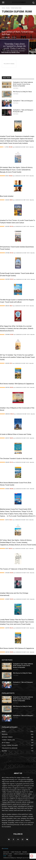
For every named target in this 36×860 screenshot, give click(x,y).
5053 (7, 175)
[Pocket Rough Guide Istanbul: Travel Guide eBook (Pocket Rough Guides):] (18, 263)
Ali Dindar (5, 848)
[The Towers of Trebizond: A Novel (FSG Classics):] (18, 559)
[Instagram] (22, 839)
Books (8, 8)
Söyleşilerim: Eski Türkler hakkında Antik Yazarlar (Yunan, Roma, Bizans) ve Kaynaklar (23, 84)
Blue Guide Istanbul (6, 196)
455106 (7, 279)
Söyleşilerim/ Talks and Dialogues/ (23, 100)
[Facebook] (13, 839)
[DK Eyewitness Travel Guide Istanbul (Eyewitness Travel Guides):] (18, 236)
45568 (7, 488)
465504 (8, 414)
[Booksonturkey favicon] (18, 2)
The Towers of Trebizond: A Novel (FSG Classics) (17, 569)
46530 (7, 305)
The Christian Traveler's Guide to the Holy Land (16, 458)
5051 (7, 548)
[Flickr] (18, 839)
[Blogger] (9, 839)
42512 (7, 519)
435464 (8, 334)
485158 (7, 387)
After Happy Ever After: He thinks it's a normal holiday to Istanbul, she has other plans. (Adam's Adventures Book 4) (16, 328)
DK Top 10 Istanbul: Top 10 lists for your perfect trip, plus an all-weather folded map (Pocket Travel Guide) (17, 357)
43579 (7, 628)
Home (3, 8)
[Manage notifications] (31, 855)
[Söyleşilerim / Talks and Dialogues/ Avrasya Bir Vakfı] (7, 112)
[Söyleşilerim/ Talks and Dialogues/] (7, 103)
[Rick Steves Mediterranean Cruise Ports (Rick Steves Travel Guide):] (18, 472)
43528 (7, 200)
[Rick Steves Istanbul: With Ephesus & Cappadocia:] (18, 373)
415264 (7, 572)
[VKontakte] (27, 839)
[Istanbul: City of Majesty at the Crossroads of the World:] (18, 398)
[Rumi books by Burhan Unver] (14, 46)
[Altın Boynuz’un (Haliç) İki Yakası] (7, 94)
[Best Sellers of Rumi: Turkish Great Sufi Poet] (18, 27)
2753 (7, 147)
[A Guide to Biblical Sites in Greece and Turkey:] (18, 424)
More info (31, 147)
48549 (7, 462)
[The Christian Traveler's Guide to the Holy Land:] (18, 448)
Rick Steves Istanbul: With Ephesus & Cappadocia (17, 384)
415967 (7, 599)
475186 (7, 252)
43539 (7, 363)
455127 (7, 438)
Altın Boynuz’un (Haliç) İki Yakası (22, 91)
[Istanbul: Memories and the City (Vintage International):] (18, 583)
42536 (7, 226)
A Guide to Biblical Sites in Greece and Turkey (15, 434)
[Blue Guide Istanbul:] (18, 186)
